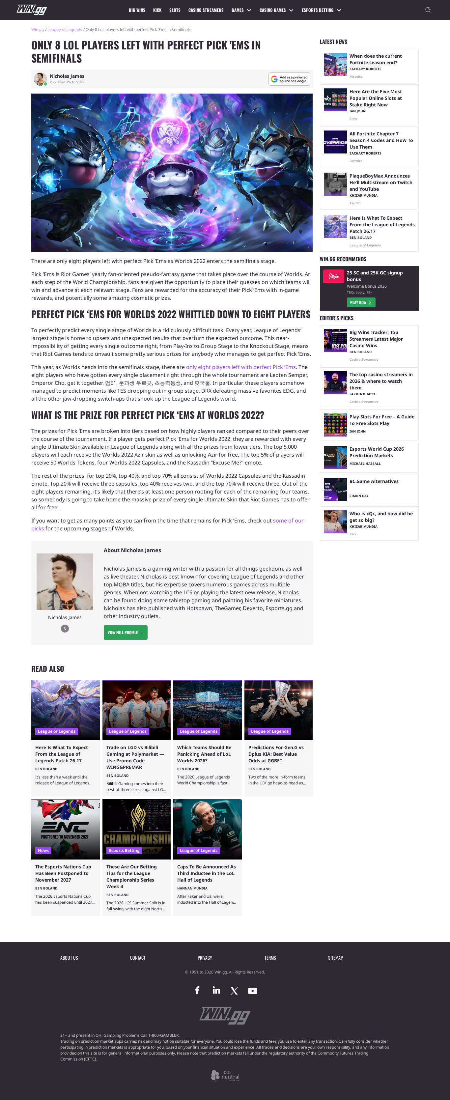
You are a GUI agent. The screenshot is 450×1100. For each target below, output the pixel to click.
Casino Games (273, 10)
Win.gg (37, 29)
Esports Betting (318, 10)
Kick (157, 10)
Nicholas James (67, 76)
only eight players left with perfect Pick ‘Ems (241, 367)
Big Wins (137, 10)
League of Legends (64, 29)
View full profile (123, 632)
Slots (175, 10)
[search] (428, 10)
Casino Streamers (206, 10)
